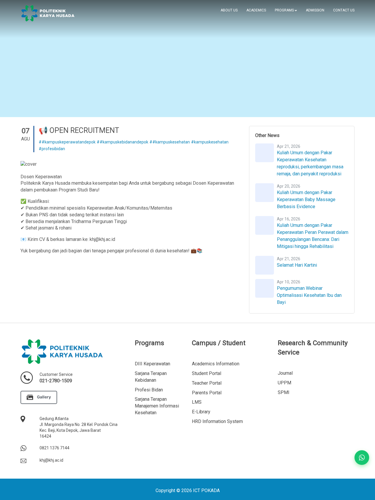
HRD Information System (217, 421)
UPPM (284, 383)
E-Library (201, 412)
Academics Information (215, 364)
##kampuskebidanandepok (122, 142)
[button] (285, 10)
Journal (285, 373)
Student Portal (206, 373)
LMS (197, 402)
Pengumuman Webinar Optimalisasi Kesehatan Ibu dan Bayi (309, 295)
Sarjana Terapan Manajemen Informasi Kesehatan (157, 405)
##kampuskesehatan (169, 142)
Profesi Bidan (149, 390)
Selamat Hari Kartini (297, 265)
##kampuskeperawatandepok (67, 142)
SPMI (283, 392)
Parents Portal (206, 392)
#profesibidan (52, 148)
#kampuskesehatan (210, 142)
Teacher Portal (206, 383)
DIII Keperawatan (152, 364)
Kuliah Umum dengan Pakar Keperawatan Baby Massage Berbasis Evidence (306, 199)
